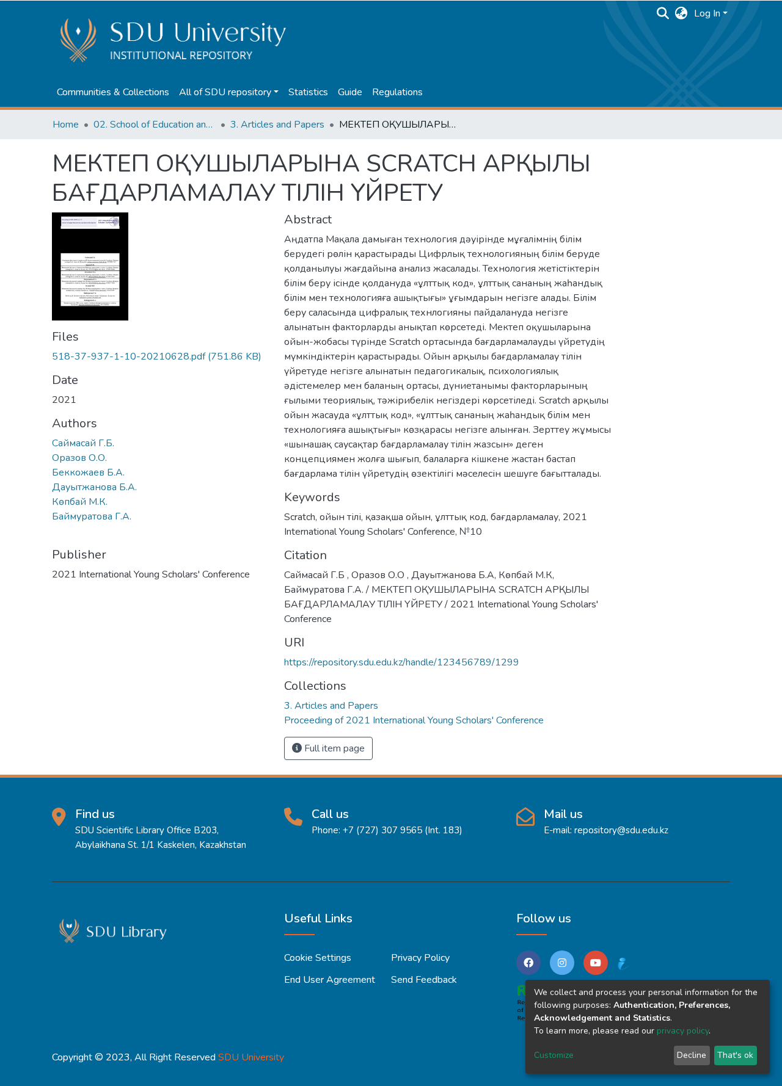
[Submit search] (663, 13)
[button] (681, 13)
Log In (707, 13)
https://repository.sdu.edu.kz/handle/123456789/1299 (401, 662)
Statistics (308, 92)
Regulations (397, 92)
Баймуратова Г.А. (91, 516)
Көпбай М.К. (80, 502)
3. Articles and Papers (277, 124)
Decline (691, 1055)
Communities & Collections (113, 92)
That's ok (735, 1055)
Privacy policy (420, 958)
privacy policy (683, 1031)
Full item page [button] (333, 748)
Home (66, 124)
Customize (554, 1055)
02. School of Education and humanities (154, 124)
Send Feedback (424, 979)
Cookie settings (317, 958)
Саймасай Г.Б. (83, 443)
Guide (350, 92)
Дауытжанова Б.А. (94, 487)
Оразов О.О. (79, 458)
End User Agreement (329, 979)
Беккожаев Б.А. (88, 472)
